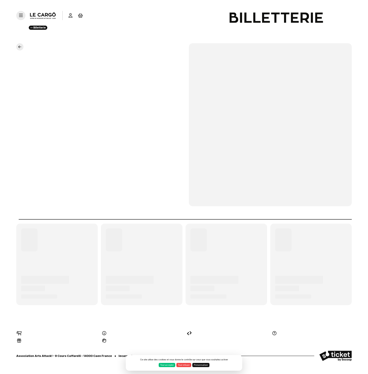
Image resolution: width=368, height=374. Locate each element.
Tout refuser (184, 365)
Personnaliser (201, 365)
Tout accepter (167, 365)
